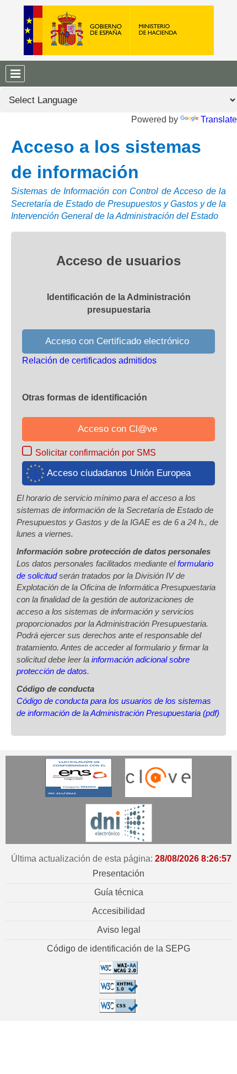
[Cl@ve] (158, 777)
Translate (219, 119)
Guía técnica (118, 892)
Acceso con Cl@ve (119, 429)
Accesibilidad (118, 911)
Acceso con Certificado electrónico (118, 341)
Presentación (118, 873)
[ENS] (78, 777)
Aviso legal (119, 929)
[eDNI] (119, 822)
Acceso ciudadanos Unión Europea (119, 473)
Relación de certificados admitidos (89, 360)
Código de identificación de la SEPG (118, 948)
